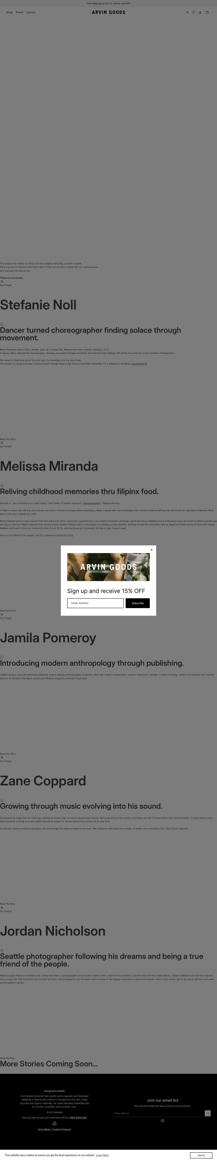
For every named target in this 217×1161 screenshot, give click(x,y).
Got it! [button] (201, 1155)
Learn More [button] (102, 1155)
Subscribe (138, 603)
